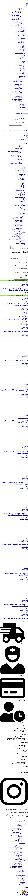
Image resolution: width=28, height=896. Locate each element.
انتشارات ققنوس (18, 88)
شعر (24, 69)
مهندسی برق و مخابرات (13, 13)
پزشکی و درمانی (21, 73)
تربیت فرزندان (21, 43)
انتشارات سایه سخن (17, 86)
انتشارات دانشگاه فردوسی (16, 81)
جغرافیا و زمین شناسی (19, 32)
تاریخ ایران (22, 47)
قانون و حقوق (22, 76)
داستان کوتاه (22, 55)
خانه (27, 272)
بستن (25, 257)
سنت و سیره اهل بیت (20, 51)
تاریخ (24, 45)
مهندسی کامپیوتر (15, 12)
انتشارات (23, 272)
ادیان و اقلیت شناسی (20, 53)
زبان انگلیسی (22, 65)
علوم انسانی (19, 9)
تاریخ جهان (22, 49)
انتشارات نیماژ (19, 91)
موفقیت (23, 66)
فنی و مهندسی (18, 11)
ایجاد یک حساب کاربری (20, 119)
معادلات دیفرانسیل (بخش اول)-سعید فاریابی (15, 618)
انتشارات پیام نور (18, 93)
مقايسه (23, 883)
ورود (26, 127)
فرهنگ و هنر (22, 63)
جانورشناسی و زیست (20, 31)
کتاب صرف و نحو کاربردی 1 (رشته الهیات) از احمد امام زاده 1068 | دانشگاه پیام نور (15, 514)
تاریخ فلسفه (22, 36)
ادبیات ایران (22, 62)
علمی (23, 28)
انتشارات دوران (18, 82)
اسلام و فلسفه (21, 35)
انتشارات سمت (18, 84)
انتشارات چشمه (18, 80)
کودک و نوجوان (21, 77)
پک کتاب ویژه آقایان (17, 97)
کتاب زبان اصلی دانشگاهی (16, 26)
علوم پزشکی (19, 22)
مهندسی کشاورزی (15, 19)
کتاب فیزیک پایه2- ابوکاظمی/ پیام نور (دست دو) (14, 544)
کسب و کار (22, 70)
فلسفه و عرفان (21, 38)
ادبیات (23, 61)
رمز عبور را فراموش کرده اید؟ (20, 130)
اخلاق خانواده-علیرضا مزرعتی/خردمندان (17, 319)
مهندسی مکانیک (15, 15)
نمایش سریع (25, 284)
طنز (24, 72)
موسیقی (23, 74)
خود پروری (22, 40)
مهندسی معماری (15, 17)
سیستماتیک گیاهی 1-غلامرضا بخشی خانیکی (15, 331)
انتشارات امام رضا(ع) (17, 92)
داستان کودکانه (21, 57)
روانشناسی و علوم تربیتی (19, 39)
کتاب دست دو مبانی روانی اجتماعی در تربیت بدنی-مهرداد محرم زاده (15, 304)
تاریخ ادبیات (22, 46)
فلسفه (23, 34)
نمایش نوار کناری (24, 277)
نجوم (24, 30)
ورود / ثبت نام (22, 884)
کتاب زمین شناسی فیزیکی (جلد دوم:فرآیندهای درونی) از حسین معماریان (15, 483)
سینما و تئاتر (22, 58)
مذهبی (23, 50)
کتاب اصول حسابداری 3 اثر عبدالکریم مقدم (15, 360)
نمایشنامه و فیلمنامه (20, 59)
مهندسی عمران (15, 16)
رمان (24, 54)
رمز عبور (25, 124)
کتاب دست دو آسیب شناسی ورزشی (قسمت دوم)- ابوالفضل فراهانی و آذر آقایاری (15, 289)
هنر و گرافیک (19, 23)
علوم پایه (20, 20)
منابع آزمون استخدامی (20, 68)
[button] (23, 294)
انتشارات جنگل (18, 89)
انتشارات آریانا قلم (18, 85)
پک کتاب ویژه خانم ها (17, 99)
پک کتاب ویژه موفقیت (17, 100)
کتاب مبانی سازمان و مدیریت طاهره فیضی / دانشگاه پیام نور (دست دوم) (15, 605)
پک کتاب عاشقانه (18, 96)
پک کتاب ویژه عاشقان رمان (15, 101)
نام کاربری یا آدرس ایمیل (21, 122)
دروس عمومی (18, 24)
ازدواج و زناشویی (21, 42)
